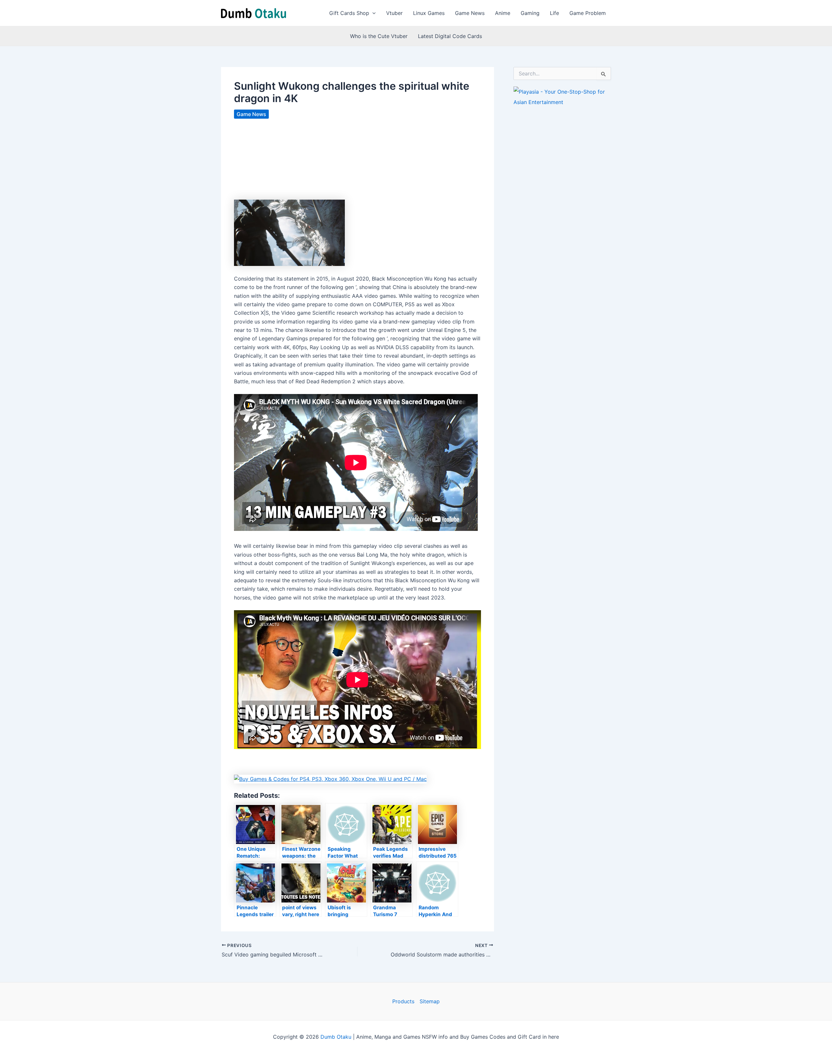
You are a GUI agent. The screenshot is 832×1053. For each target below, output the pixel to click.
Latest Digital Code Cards (450, 36)
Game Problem (587, 13)
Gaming (530, 13)
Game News (470, 13)
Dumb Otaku (335, 1036)
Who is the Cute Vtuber (379, 36)
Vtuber (394, 13)
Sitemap (430, 1001)
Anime (502, 13)
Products (403, 1001)
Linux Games (429, 13)
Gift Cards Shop (349, 13)
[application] (372, 13)
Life (554, 13)
